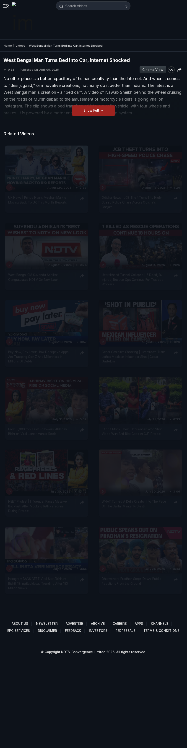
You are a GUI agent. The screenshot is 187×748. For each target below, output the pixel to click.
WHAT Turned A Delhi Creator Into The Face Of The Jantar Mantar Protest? (134, 504)
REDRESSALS (125, 631)
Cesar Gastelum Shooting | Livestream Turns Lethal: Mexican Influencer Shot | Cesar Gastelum (133, 356)
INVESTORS (98, 631)
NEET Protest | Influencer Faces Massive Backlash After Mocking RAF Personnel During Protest (37, 506)
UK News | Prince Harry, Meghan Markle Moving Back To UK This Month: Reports (37, 200)
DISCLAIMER (47, 631)
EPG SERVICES (18, 631)
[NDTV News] (22, 19)
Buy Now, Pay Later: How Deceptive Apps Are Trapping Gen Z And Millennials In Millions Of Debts (38, 356)
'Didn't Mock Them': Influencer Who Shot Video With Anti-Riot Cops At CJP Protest (132, 431)
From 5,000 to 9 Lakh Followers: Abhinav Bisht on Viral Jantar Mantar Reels (37, 431)
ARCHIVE (98, 623)
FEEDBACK (73, 631)
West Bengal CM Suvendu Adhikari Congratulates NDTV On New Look (33, 277)
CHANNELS (159, 623)
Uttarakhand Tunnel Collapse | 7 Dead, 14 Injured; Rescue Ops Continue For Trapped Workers (133, 279)
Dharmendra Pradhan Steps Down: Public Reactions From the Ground (131, 581)
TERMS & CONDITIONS (161, 631)
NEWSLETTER (47, 623)
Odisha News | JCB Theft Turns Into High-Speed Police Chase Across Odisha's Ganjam (132, 202)
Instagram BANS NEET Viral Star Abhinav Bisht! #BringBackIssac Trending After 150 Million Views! (38, 583)
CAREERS (120, 623)
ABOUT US (20, 623)
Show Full (91, 110)
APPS (139, 623)
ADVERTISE (74, 623)
